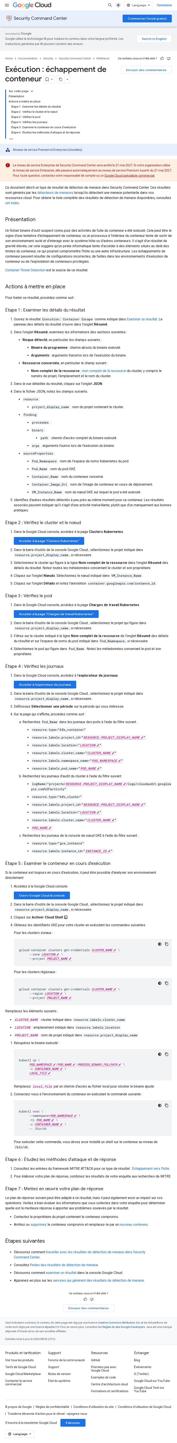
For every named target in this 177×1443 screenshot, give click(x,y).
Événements (142, 1367)
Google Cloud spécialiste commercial (129, 175)
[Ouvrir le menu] (7, 5)
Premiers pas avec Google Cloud (103, 1368)
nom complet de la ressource (104, 371)
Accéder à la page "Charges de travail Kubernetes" (56, 614)
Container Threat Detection (25, 270)
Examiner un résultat (142, 319)
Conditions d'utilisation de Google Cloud (144, 1407)
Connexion (164, 5)
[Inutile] (168, 58)
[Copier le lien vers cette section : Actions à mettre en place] (69, 287)
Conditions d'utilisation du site (93, 1407)
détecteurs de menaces (55, 193)
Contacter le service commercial (18, 1382)
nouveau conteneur (134, 1224)
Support (53, 1367)
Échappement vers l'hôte (150, 1169)
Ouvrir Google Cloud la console (42, 895)
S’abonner (73, 1423)
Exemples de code (103, 1377)
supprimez (38, 1224)
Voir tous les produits (19, 1360)
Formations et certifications (109, 1391)
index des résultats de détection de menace (65, 1265)
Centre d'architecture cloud (109, 1384)
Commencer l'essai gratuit (147, 18)
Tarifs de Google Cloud (20, 1367)
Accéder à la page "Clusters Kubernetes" (49, 541)
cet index (12, 203)
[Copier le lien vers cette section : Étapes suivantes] (49, 1241)
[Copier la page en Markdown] (61, 79)
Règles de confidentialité (52, 1407)
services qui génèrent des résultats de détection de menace (98, 1280)
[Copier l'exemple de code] (166, 944)
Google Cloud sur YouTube (152, 1381)
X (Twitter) (141, 1374)
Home (9, 58)
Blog (137, 1360)
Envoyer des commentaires (146, 70)
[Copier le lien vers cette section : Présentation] (39, 219)
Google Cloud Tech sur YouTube (149, 1389)
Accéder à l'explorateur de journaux (45, 685)
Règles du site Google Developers (123, 1327)
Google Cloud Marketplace (23, 1374)
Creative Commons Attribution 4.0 (118, 1322)
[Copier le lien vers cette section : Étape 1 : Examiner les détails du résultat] (89, 310)
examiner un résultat (61, 1273)
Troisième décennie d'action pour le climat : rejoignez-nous (47, 1413)
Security (48, 58)
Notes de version (59, 1374)
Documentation (28, 58)
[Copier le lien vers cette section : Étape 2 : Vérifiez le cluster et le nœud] (85, 523)
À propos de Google (18, 1407)
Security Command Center (40, 18)
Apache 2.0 (52, 1327)
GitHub (95, 1360)
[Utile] (162, 58)
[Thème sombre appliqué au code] (159, 944)
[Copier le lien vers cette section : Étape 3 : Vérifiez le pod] (56, 596)
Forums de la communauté (66, 1360)
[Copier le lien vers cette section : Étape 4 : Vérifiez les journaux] (67, 666)
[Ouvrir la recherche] (110, 5)
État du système (59, 1381)
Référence (102, 58)
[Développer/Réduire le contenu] (32, 91)
